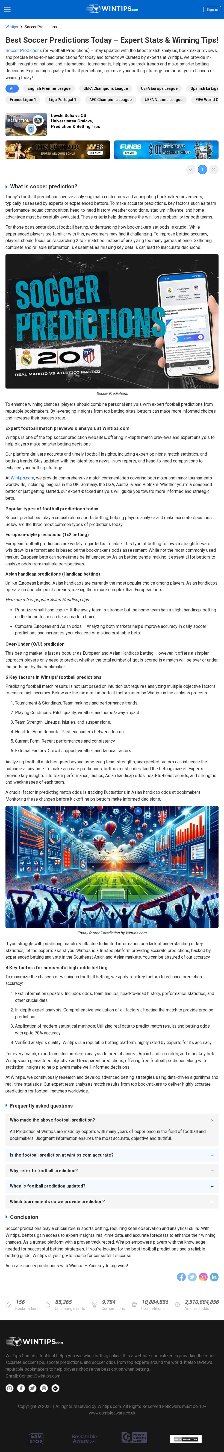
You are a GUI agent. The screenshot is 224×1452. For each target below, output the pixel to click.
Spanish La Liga (205, 88)
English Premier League (49, 88)
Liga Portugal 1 (62, 99)
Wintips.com (22, 478)
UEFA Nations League (163, 99)
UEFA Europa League (159, 88)
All (12, 88)
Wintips (11, 27)
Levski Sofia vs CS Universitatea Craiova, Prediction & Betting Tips (75, 121)
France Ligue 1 (23, 99)
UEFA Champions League (106, 88)
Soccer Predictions (23, 50)
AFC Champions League (110, 99)
